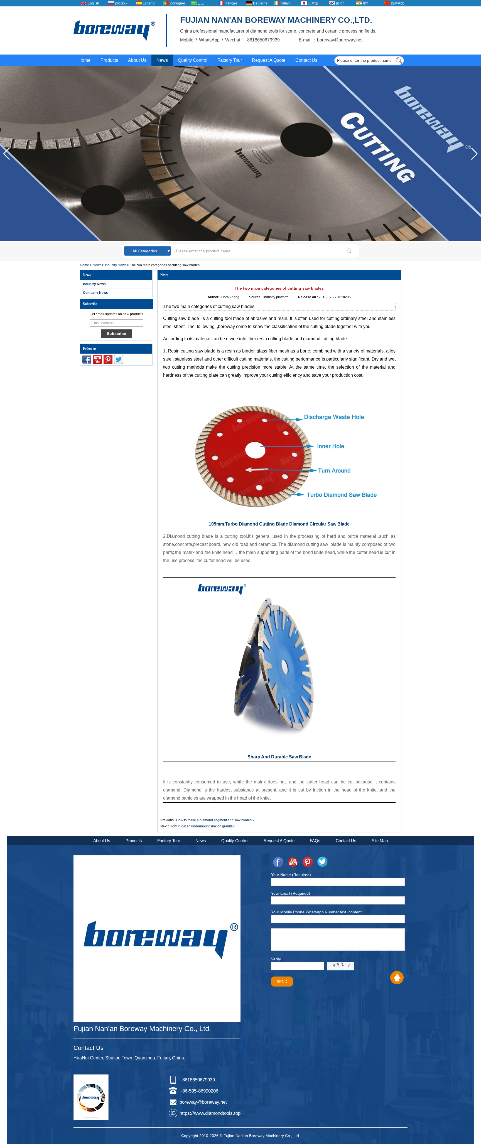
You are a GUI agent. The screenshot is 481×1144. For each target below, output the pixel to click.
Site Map (380, 840)
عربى (201, 3)
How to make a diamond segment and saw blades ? (215, 820)
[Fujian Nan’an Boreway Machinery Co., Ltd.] (114, 30)
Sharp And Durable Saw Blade (279, 757)
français (231, 3)
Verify (276, 959)
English (93, 3)
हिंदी (365, 3)
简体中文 (397, 3)
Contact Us (306, 60)
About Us (137, 60)
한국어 (341, 3)
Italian (285, 3)
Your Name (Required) (291, 874)
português (177, 3)
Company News (95, 293)
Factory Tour (229, 60)
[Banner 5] (240, 240)
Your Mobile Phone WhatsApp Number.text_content (316, 912)
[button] (474, 154)
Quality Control (192, 60)
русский (121, 3)
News (162, 60)
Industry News (115, 265)
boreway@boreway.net (203, 1102)
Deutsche (260, 3)
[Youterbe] (97, 359)
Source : (256, 297)
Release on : (308, 297)
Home (84, 60)
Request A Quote (268, 60)
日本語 (313, 3)
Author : (214, 297)
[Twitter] (118, 359)
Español (149, 3)
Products (109, 60)
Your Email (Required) (290, 893)
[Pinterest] (108, 359)
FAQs (315, 840)
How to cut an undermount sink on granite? (202, 826)
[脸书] (86, 359)
